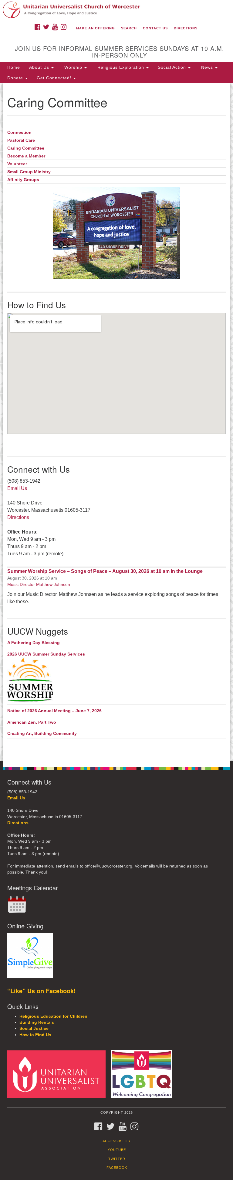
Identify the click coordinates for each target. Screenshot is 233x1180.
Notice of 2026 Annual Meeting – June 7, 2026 (54, 710)
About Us (40, 67)
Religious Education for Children (53, 1016)
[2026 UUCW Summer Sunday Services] (116, 680)
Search (129, 28)
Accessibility (117, 1141)
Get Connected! (55, 77)
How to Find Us (35, 1035)
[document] (116, 422)
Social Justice (34, 1028)
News (207, 67)
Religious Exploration (121, 67)
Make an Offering (95, 28)
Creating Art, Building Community (42, 733)
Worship (73, 67)
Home (13, 67)
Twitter (116, 1159)
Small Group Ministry (29, 172)
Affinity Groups (23, 179)
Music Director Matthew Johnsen (38, 584)
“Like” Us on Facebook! (41, 990)
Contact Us (155, 28)
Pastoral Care (21, 140)
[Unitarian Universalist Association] (58, 1074)
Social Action (172, 67)
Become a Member (26, 156)
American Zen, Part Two (31, 722)
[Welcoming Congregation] (144, 1074)
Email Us (17, 488)
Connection (19, 132)
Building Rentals (36, 1022)
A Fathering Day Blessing (33, 642)
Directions (186, 28)
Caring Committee (25, 148)
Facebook (116, 1167)
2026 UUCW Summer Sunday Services (46, 654)
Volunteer (17, 164)
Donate (16, 77)
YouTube (117, 1150)
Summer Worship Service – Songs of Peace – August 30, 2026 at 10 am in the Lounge (105, 571)
